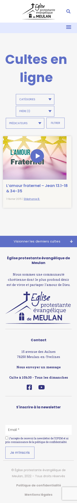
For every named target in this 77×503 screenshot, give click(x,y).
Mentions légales (38, 494)
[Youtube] (41, 387)
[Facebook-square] (29, 387)
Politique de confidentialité (38, 485)
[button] (68, 11)
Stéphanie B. (32, 199)
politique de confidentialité (51, 442)
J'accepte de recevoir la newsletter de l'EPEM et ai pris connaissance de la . (36, 440)
